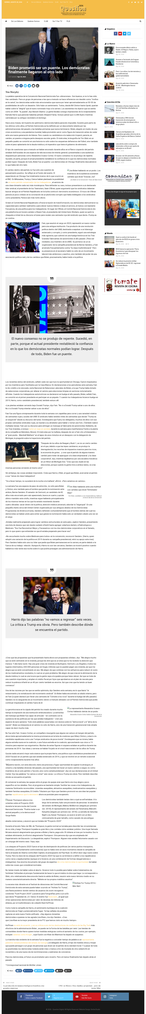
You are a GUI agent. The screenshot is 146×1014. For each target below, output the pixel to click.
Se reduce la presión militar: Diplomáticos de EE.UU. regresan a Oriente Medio (128, 263)
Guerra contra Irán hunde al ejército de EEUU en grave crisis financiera (128, 239)
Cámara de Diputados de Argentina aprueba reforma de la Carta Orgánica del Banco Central (128, 134)
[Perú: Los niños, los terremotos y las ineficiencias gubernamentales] (109, 74)
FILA (71, 2)
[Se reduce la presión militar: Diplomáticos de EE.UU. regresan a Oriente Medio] (109, 263)
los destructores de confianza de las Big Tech (71, 925)
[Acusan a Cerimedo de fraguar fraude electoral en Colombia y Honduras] (109, 62)
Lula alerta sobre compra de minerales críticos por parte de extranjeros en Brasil (127, 146)
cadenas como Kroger (22, 934)
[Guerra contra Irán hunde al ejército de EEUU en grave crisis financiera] (109, 239)
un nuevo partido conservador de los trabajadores (29, 182)
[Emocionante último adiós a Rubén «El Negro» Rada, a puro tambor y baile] (109, 50)
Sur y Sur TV (64, 2)
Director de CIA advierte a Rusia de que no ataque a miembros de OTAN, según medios (128, 158)
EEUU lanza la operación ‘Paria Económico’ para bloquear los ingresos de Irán (127, 251)
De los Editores (36, 2)
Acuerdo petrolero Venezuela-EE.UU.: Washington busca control (127, 85)
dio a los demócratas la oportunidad (72, 862)
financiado (52, 897)
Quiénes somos (48, 2)
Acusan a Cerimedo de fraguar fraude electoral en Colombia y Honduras (127, 62)
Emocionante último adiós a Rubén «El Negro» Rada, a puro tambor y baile (127, 50)
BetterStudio (95, 1009)
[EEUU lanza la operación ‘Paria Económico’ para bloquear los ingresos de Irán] (109, 251)
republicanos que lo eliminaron (25, 794)
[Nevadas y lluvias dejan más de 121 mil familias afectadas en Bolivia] (109, 108)
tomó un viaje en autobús (40, 429)
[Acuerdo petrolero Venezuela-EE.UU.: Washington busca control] (109, 86)
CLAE (56, 2)
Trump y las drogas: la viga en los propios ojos (121, 192)
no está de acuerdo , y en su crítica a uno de (32, 925)
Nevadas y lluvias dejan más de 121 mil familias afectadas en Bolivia (127, 108)
